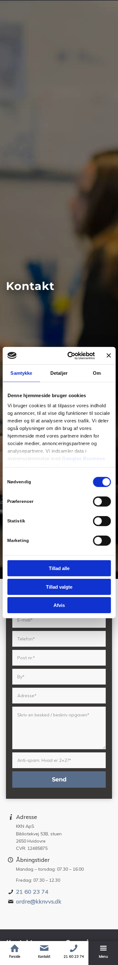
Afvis (59, 605)
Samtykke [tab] (21, 373)
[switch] (102, 502)
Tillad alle (59, 568)
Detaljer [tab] (59, 373)
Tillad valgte (59, 586)
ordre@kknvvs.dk (38, 901)
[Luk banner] (108, 355)
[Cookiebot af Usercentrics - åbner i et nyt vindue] (70, 355)
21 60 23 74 (32, 891)
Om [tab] (97, 373)
